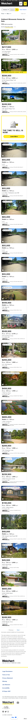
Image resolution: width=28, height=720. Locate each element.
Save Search (23, 9)
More (8, 13)
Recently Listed (9, 27)
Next (18, 630)
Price (2, 13)
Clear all (23, 13)
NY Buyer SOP (6, 691)
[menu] (25, 3)
